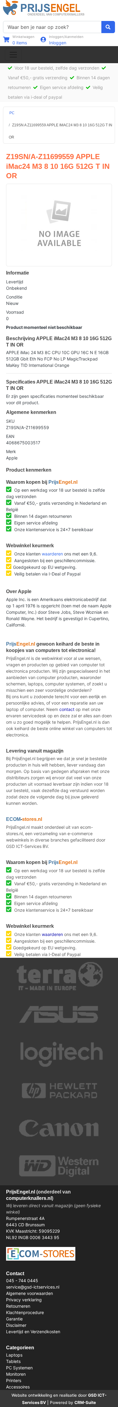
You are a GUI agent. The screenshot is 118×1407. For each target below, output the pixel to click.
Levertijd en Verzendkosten (33, 1331)
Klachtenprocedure (25, 1312)
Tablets (13, 1361)
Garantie (14, 1318)
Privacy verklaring (24, 1299)
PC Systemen (19, 1367)
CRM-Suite (85, 1402)
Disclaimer (16, 1325)
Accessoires (18, 1386)
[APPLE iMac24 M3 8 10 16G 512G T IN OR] (59, 222)
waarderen (52, 553)
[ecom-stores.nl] (40, 1253)
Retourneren (18, 1306)
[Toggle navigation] (13, 55)
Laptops (14, 1354)
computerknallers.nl (29, 1198)
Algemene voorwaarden (29, 1293)
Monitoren (16, 1374)
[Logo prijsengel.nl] (43, 7)
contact (66, 709)
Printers (13, 1380)
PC (12, 113)
